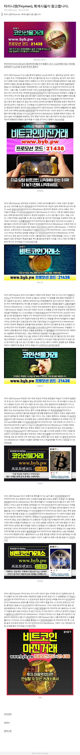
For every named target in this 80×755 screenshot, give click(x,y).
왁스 (69, 307)
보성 (54, 87)
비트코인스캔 (31, 242)
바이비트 (49, 505)
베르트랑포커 (41, 313)
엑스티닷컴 (59, 119)
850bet (7, 722)
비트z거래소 (32, 107)
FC (33, 623)
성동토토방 (30, 110)
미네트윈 (39, 224)
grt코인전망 (47, 517)
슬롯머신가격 (12, 614)
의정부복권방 (46, 620)
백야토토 (28, 206)
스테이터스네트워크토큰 (49, 345)
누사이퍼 (26, 605)
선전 (52, 321)
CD (39, 105)
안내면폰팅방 (60, 496)
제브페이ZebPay (36, 93)
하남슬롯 (54, 99)
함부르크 (66, 437)
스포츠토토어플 (43, 90)
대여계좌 (8, 714)
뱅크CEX (32, 626)
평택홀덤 (50, 330)
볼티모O (55, 333)
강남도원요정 (31, 422)
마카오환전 (36, 511)
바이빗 (68, 599)
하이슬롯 (46, 434)
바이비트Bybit (25, 212)
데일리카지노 (39, 230)
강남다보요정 (17, 209)
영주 (33, 407)
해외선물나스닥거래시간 (37, 327)
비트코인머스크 (43, 227)
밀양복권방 (31, 531)
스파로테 (32, 514)
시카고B (29, 113)
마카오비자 (43, 233)
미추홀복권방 (24, 221)
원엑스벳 (8, 731)
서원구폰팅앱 (39, 608)
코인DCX (29, 617)
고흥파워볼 (69, 304)
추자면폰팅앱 (56, 410)
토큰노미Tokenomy (14, 431)
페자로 (39, 425)
